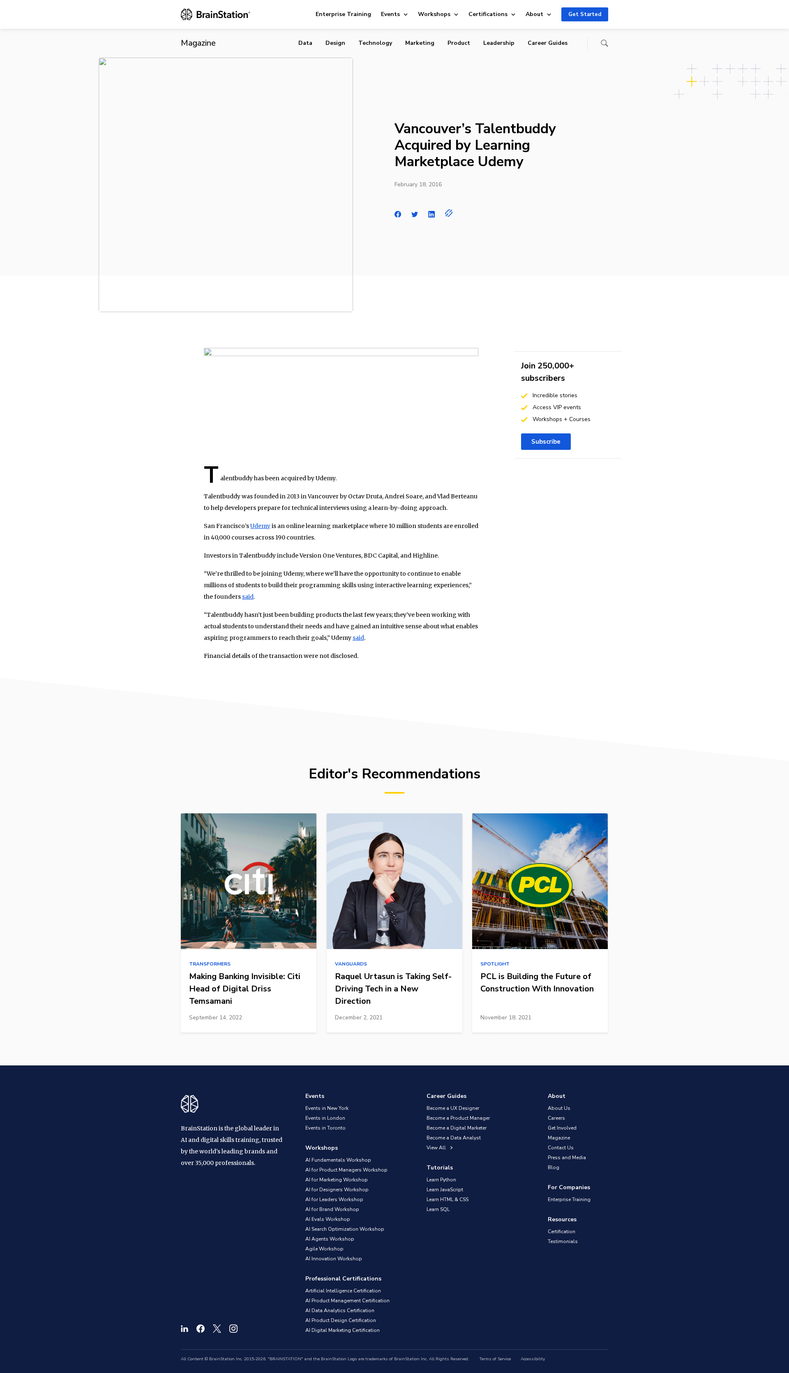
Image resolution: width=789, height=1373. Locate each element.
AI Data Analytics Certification (339, 1310)
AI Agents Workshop (329, 1239)
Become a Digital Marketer (457, 1128)
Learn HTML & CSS (447, 1199)
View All (437, 1147)
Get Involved (562, 1128)
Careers (556, 1118)
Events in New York (326, 1108)
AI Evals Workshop (327, 1219)
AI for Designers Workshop (337, 1189)
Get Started (584, 14)
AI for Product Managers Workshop (346, 1170)
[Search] (604, 43)
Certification (561, 1231)
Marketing (419, 43)
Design (335, 43)
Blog (553, 1167)
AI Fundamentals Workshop (338, 1160)
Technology (375, 43)
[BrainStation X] (217, 1328)
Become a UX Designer (453, 1108)
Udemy (260, 526)
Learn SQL (438, 1209)
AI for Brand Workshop (332, 1209)
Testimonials (563, 1241)
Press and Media (567, 1157)
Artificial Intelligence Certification (343, 1290)
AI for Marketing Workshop (336, 1179)
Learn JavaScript (445, 1189)
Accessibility (533, 1359)
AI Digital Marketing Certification (342, 1330)
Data (305, 43)
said (248, 596)
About (534, 14)
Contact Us (561, 1147)
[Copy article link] (449, 213)
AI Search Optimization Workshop (344, 1229)
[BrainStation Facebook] (200, 1328)
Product (459, 43)
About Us (559, 1108)
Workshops (434, 14)
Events (390, 14)
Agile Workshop (324, 1249)
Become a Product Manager (458, 1118)
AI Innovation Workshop (333, 1258)
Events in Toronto (325, 1128)
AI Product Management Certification (347, 1300)
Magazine (559, 1138)
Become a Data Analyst (454, 1138)
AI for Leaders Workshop (334, 1199)
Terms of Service (495, 1359)
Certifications (488, 14)
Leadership (498, 43)
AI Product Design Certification (340, 1320)
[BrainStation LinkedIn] (184, 1328)
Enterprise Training (343, 14)
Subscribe (546, 442)
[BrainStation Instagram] (233, 1328)
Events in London (325, 1118)
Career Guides (548, 43)
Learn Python (441, 1179)
